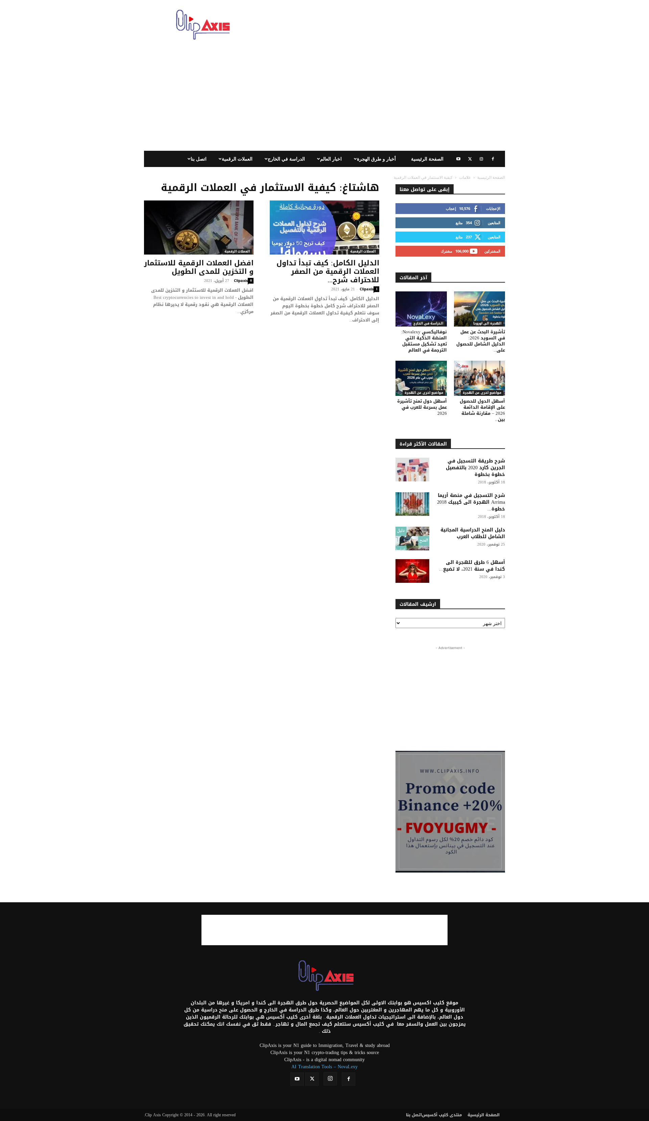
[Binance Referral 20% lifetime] (450, 812)
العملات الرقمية (237, 159)
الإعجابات (493, 208)
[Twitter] (470, 159)
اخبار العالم (331, 159)
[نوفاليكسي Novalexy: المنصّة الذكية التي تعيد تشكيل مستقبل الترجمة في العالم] (421, 309)
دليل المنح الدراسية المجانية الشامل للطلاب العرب (472, 533)
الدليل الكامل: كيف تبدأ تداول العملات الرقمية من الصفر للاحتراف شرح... (328, 271)
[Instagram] (481, 159)
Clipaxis (241, 280)
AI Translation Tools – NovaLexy (324, 1066)
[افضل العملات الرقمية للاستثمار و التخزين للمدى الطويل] (199, 227)
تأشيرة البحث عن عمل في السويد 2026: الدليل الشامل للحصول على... (480, 341)
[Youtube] (458, 159)
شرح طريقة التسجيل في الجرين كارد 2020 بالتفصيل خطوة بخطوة (475, 467)
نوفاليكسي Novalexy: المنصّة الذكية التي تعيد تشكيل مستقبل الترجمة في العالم (424, 341)
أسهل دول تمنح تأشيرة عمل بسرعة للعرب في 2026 (422, 407)
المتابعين (494, 222)
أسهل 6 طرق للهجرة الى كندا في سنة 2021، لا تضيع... (472, 566)
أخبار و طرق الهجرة (376, 159)
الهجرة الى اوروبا (487, 324)
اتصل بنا (199, 159)
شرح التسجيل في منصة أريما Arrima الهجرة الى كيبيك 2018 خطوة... (471, 502)
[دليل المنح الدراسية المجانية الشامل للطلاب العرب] (412, 538)
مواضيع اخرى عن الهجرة (424, 393)
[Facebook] (493, 159)
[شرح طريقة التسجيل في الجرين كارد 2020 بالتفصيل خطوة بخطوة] (412, 469)
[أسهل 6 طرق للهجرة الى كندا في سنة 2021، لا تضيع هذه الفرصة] (412, 571)
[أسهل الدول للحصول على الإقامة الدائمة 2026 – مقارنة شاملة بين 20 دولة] (479, 378)
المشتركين (492, 251)
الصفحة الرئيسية (427, 159)
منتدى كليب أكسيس (442, 1115)
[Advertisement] (382, 24)
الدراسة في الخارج (286, 159)
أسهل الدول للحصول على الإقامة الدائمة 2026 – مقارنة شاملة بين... (482, 410)
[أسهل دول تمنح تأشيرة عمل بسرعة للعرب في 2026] (421, 378)
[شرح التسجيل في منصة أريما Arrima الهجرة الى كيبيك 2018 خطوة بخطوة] (412, 504)
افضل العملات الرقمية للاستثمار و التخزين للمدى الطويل (199, 267)
